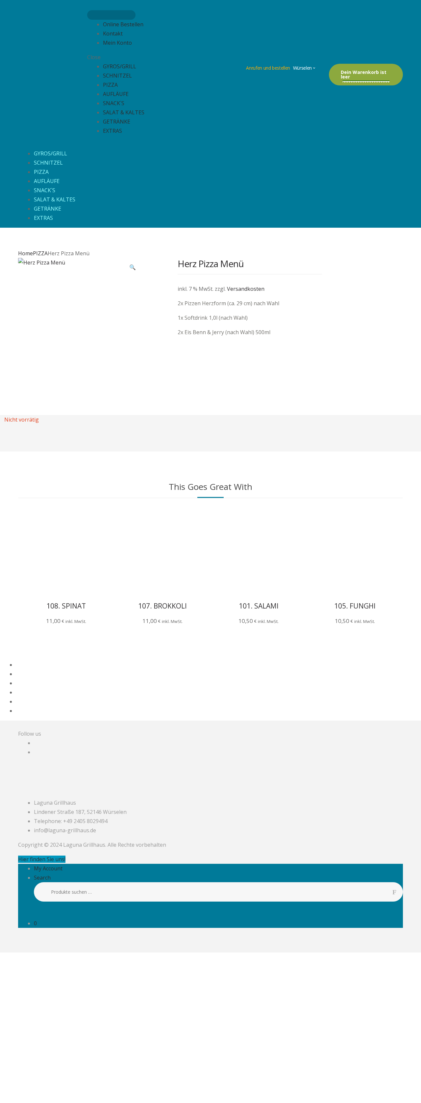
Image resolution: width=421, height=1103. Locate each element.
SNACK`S (113, 103)
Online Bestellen (123, 24)
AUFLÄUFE (116, 94)
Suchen (397, 892)
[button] (132, 268)
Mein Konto (117, 42)
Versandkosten (245, 288)
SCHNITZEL (117, 75)
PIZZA (110, 84)
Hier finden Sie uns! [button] (41, 859)
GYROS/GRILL (119, 66)
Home (25, 253)
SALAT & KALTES (123, 112)
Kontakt (113, 33)
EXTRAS (112, 130)
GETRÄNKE (116, 121)
